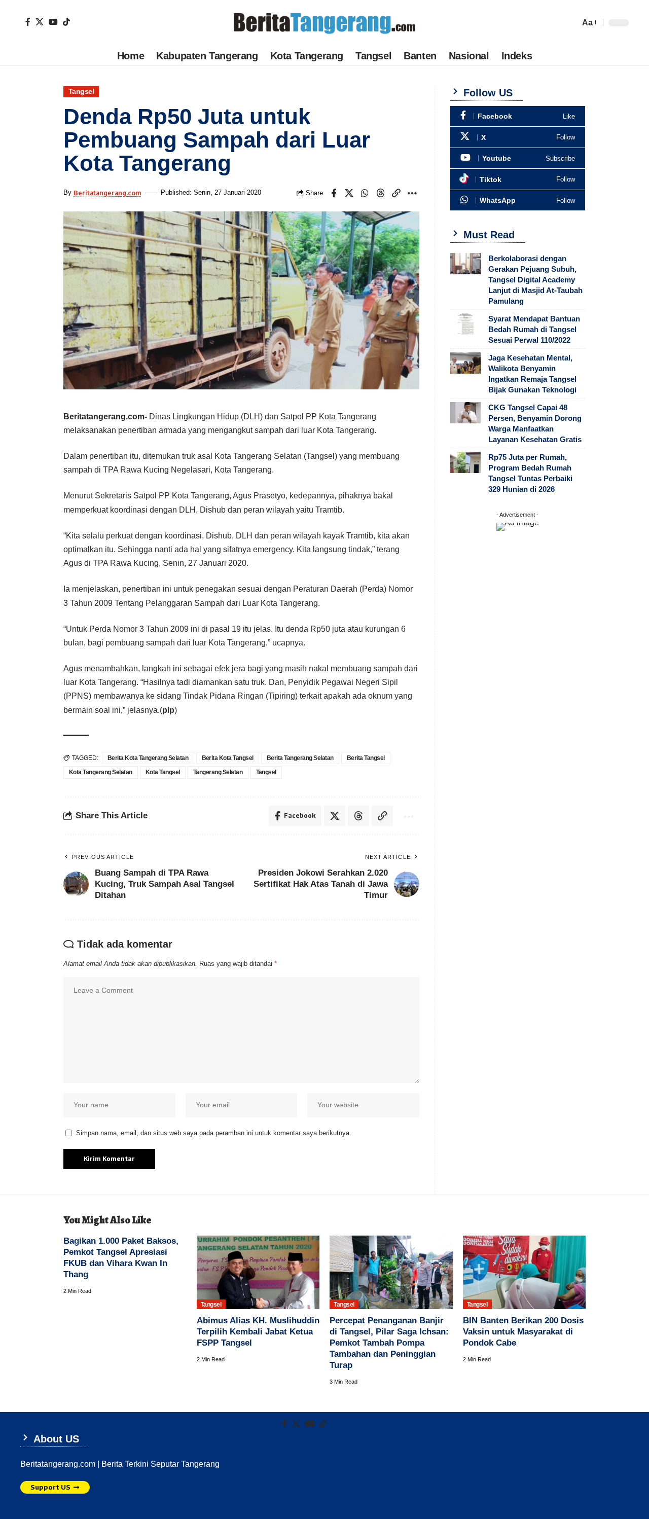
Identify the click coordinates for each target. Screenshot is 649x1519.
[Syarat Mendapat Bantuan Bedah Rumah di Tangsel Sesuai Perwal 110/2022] (465, 324)
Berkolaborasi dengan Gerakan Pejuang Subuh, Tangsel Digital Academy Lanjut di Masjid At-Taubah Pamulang (535, 279)
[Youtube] (517, 158)
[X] (39, 22)
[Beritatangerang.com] (324, 23)
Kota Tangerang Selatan (100, 772)
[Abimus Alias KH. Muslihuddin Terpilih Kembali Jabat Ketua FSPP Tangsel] (258, 1273)
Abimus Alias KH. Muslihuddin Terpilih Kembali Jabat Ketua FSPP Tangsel (258, 1332)
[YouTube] (53, 22)
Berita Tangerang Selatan (300, 758)
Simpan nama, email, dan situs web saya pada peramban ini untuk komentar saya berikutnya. (213, 1133)
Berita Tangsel (366, 758)
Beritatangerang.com (107, 193)
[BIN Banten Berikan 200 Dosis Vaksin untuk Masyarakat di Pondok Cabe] (524, 1273)
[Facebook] (28, 22)
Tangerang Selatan (218, 772)
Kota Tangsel (163, 772)
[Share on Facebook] (334, 193)
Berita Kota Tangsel (228, 758)
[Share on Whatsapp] (365, 193)
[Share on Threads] (381, 193)
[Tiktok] (66, 22)
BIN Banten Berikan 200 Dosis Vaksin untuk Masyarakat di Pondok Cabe (523, 1332)
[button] (589, 22)
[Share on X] (349, 193)
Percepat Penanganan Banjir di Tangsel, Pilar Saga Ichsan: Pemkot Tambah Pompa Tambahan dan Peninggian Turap (389, 1343)
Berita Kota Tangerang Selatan (148, 758)
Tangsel (81, 91)
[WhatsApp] (517, 200)
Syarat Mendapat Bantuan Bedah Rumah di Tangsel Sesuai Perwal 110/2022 (534, 329)
